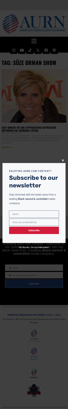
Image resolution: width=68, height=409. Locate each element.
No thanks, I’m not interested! (34, 247)
